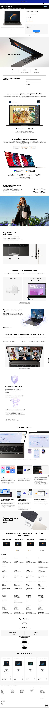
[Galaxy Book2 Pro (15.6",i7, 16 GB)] (42, 664)
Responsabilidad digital (42, 692)
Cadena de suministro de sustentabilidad (42, 698)
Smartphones (2, 689)
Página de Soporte (22, 690)
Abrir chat (35, 634)
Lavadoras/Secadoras (3, 700)
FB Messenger (21, 692)
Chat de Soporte (22, 691)
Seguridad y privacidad (42, 693)
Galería (6, 8)
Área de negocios (32, 689)
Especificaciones (10, 8)
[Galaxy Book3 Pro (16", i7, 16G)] (6, 664)
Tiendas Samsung (12, 691)
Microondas (2, 703)
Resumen (41, 689)
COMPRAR (45, 6)
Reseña (14, 8)
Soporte (17, 8)
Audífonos (2, 691)
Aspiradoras (2, 704)
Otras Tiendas (12, 692)
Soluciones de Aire (3, 701)
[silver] (30, 670)
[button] (24, 623)
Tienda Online (12, 690)
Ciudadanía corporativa (42, 691)
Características (2, 8)
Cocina (1, 702)
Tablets (1, 690)
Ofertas (11, 689)
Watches (2, 692)
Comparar (20, 8)
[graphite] (6, 670)
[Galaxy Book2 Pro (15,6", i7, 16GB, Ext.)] (18, 664)
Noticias (31, 690)
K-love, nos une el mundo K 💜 (24, 1)
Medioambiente (41, 690)
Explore (31, 691)
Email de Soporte (22, 689)
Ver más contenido (13, 634)
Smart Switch (2, 693)
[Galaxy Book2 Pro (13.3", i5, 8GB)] (30, 664)
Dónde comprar (24, 8)
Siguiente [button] (48, 476)
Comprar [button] (5, 522)
